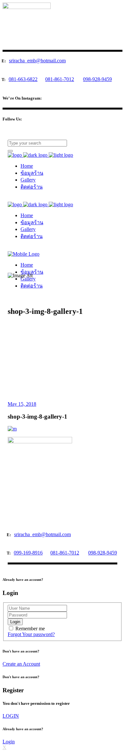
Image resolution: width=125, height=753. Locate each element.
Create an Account (21, 664)
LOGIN (11, 716)
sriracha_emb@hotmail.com (37, 60)
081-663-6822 (23, 79)
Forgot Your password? (31, 634)
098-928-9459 (97, 79)
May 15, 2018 (22, 404)
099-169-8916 (28, 552)
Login (9, 741)
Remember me (30, 628)
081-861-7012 (59, 79)
